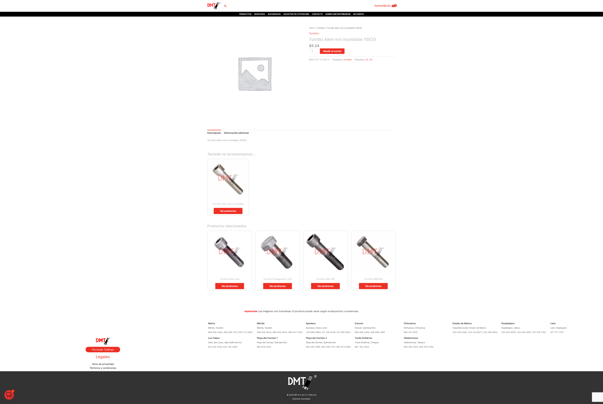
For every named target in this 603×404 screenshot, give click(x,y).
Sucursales (274, 14)
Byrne (103, 324)
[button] (225, 6)
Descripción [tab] (214, 132)
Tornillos (320, 28)
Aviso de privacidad (103, 364)
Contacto (317, 14)
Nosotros (259, 14)
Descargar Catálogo (103, 349)
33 (366, 59)
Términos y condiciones (103, 367)
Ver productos (228, 210)
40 (370, 59)
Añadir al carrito (332, 51)
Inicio (311, 28)
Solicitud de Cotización (296, 14)
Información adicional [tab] (236, 132)
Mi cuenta (358, 14)
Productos (245, 14)
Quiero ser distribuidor (338, 14)
